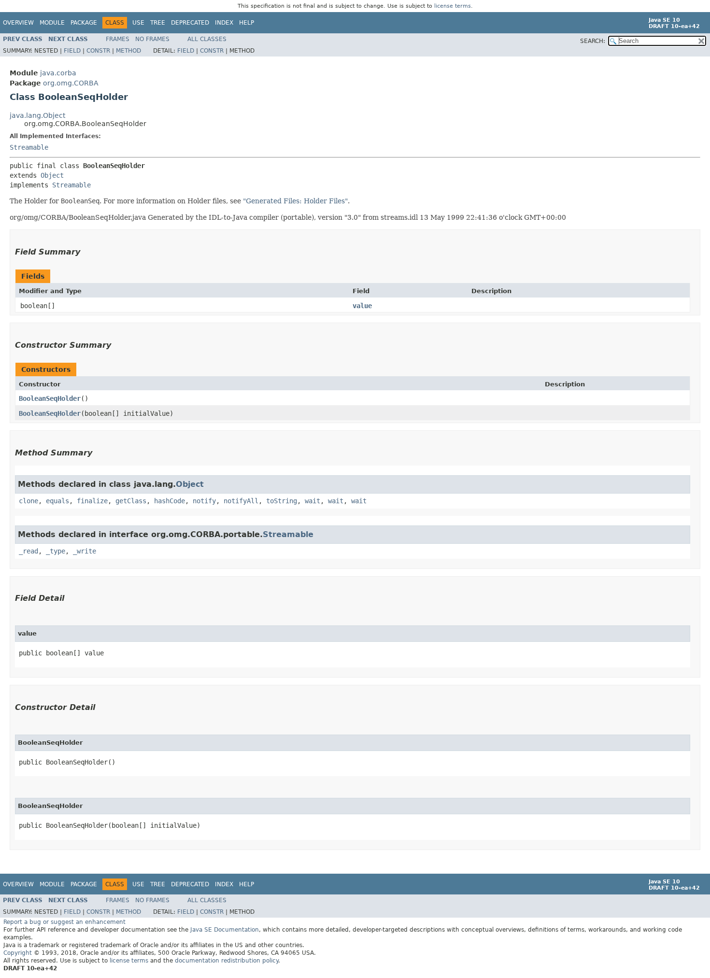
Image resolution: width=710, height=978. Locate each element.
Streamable (29, 147)
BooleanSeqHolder (50, 398)
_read (28, 551)
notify (204, 501)
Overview (18, 22)
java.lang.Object (37, 115)
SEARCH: (592, 41)
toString (281, 501)
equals (57, 501)
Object (52, 175)
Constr (98, 50)
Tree (157, 22)
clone (28, 501)
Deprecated (190, 22)
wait (312, 501)
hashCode (169, 501)
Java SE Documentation (224, 929)
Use (138, 22)
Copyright (17, 953)
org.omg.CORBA (71, 83)
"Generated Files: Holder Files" (295, 201)
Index (224, 22)
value (362, 306)
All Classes (207, 39)
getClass (130, 501)
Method (128, 50)
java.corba (58, 73)
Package (84, 22)
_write (84, 551)
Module (52, 22)
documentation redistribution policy (226, 960)
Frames (117, 39)
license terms (452, 6)
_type (55, 551)
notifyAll (241, 501)
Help (246, 22)
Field (72, 50)
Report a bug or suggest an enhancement (64, 922)
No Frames (152, 39)
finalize (92, 501)
